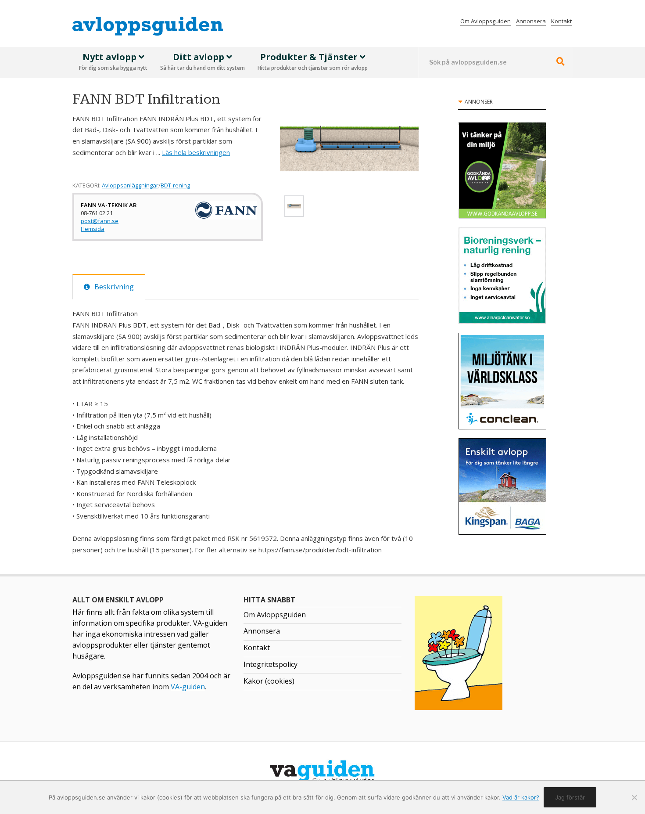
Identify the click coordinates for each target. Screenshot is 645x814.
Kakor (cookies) (269, 681)
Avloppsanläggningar (130, 185)
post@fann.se (99, 221)
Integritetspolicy (270, 664)
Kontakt (561, 21)
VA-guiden (188, 687)
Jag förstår (570, 797)
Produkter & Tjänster (313, 61)
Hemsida (92, 229)
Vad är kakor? (520, 797)
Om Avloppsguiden (485, 21)
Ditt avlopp (202, 61)
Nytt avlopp (113, 61)
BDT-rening (175, 185)
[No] (634, 797)
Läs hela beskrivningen (196, 152)
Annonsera (531, 21)
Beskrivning (114, 287)
